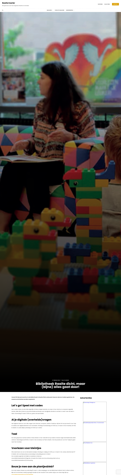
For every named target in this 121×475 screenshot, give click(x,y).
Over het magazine (59, 10)
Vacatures (107, 4)
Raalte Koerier (8, 3)
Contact (115, 4)
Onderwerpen (69, 10)
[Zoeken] (2, 10)
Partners (100, 4)
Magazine (49, 10)
